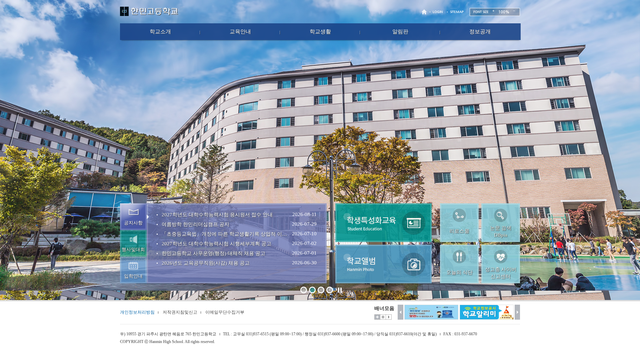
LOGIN (438, 12)
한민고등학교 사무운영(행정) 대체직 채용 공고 (213, 253)
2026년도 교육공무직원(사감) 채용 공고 (206, 263)
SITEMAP (457, 12)
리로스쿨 (459, 231)
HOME (425, 11)
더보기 (377, 317)
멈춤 (383, 317)
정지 (339, 290)
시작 (389, 317)
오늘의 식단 (459, 272)
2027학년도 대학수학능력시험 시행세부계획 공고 (216, 243)
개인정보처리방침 (137, 312)
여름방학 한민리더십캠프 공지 (195, 224)
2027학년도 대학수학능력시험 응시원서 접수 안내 (217, 214)
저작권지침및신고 (180, 312)
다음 (517, 312)
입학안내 (133, 276)
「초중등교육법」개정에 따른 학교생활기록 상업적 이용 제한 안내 (226, 234)
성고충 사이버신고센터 (500, 273)
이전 (400, 312)
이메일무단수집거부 (224, 312)
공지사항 (133, 222)
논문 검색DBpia (500, 231)
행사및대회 (133, 249)
